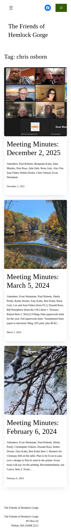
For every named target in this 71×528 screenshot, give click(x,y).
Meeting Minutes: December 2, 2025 (33, 148)
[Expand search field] (61, 8)
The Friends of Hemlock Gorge (28, 30)
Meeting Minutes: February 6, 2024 (33, 427)
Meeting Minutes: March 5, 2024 (33, 281)
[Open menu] (11, 8)
